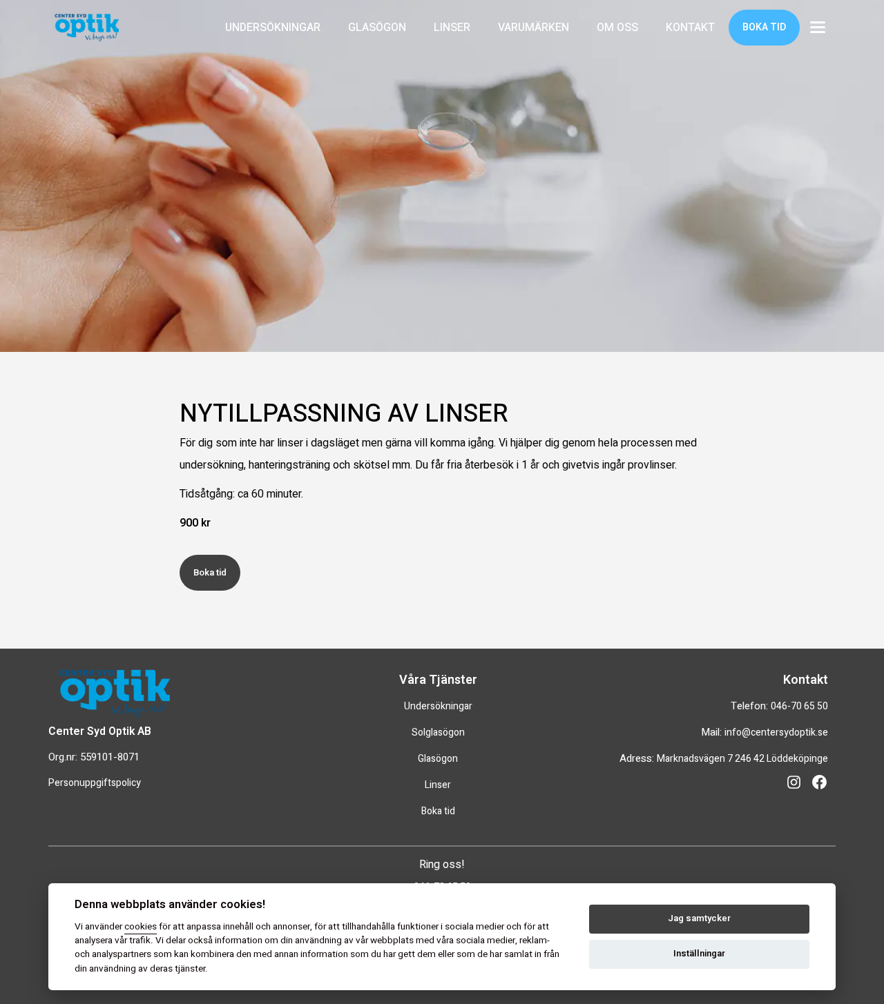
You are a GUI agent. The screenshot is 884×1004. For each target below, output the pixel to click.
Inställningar (699, 954)
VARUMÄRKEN (533, 27)
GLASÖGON (377, 27)
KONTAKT (690, 27)
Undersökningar (438, 706)
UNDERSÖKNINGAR (272, 27)
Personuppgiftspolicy (94, 783)
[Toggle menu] (818, 28)
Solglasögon (438, 732)
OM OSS (617, 27)
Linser (438, 785)
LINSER (452, 27)
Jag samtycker (699, 918)
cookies (140, 927)
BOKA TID (764, 27)
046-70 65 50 (799, 706)
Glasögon (438, 758)
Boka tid (210, 572)
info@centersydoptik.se (776, 732)
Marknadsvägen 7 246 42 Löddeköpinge (742, 758)
